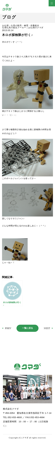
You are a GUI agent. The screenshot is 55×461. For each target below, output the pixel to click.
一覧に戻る (27, 328)
